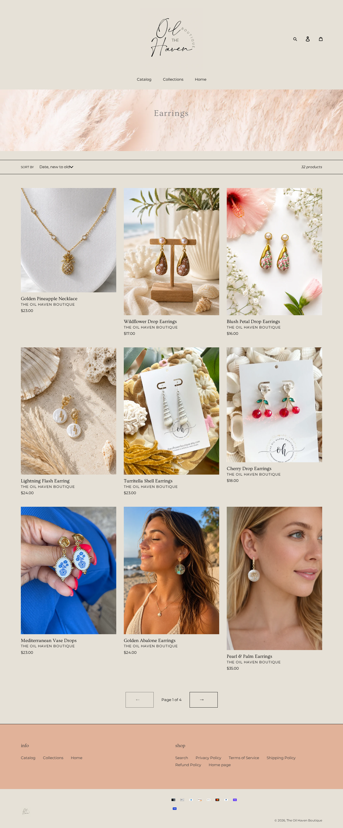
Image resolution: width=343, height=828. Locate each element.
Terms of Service (244, 757)
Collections (53, 757)
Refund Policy (188, 764)
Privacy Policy (208, 757)
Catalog (28, 757)
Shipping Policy (281, 757)
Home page (220, 764)
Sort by (27, 167)
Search (181, 757)
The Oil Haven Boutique (304, 820)
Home (76, 757)
